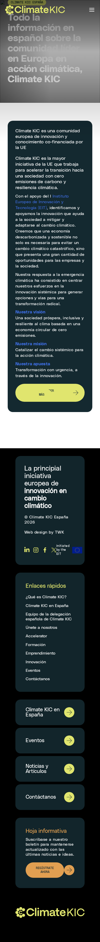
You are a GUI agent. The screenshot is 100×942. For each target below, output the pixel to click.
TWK (59, 532)
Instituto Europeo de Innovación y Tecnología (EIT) (42, 202)
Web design (35, 532)
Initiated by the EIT (62, 549)
